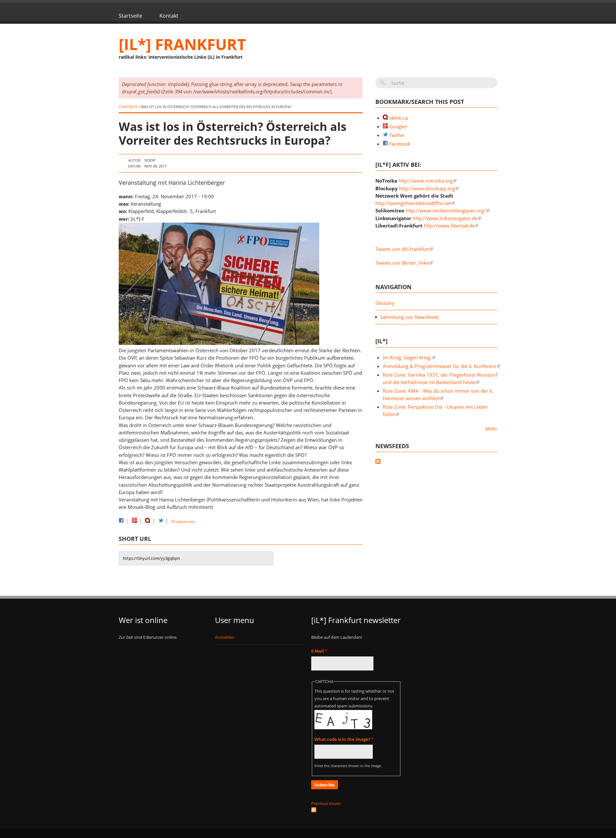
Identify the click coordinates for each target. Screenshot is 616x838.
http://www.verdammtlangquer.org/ (446, 210)
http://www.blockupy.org (427, 188)
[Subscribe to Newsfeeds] (436, 462)
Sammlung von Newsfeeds (409, 317)
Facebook (399, 144)
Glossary (385, 303)
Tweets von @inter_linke (402, 263)
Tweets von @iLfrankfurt (402, 249)
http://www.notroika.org (425, 180)
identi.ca (398, 118)
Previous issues (325, 803)
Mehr (491, 428)
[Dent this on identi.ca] (147, 521)
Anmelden (225, 637)
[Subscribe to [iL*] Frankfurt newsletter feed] (356, 809)
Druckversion (183, 521)
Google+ (398, 126)
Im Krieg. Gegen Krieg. (407, 357)
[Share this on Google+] (134, 521)
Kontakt (168, 15)
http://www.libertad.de (449, 225)
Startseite (130, 15)
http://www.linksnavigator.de (445, 218)
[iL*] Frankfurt (182, 44)
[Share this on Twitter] (160, 521)
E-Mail (319, 651)
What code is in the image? (343, 739)
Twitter (396, 135)
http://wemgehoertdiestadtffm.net (413, 203)
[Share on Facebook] (121, 521)
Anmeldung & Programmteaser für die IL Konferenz (439, 366)
